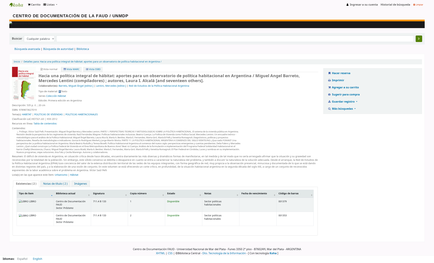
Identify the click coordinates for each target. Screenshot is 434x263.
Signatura (98, 193)
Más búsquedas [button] (342, 109)
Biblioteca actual (65, 193)
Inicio (17, 61)
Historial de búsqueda (395, 5)
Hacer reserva (340, 73)
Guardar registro (343, 102)
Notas (207, 193)
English (37, 259)
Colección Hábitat (56, 96)
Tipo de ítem (26, 193)
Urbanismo (61, 175)
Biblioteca (82, 49)
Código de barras (289, 193)
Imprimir (337, 80)
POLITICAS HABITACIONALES (81, 114)
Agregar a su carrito (345, 87)
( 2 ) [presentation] (26, 184)
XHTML (160, 253)
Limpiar (419, 4)
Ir (419, 39)
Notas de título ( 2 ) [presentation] (55, 184)
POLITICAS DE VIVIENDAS (48, 114)
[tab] (26, 184)
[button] (34, 4)
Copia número (138, 193)
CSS (170, 253)
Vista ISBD (94, 69)
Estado (171, 193)
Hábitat (74, 175)
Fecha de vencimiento (254, 193)
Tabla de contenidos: (45, 123)
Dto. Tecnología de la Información (224, 253)
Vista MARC (73, 69)
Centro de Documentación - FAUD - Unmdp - (17, 4)
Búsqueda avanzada (27, 49)
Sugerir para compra (345, 95)
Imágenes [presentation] (80, 184)
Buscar (17, 38)
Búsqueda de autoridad (58, 49)
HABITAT (27, 114)
